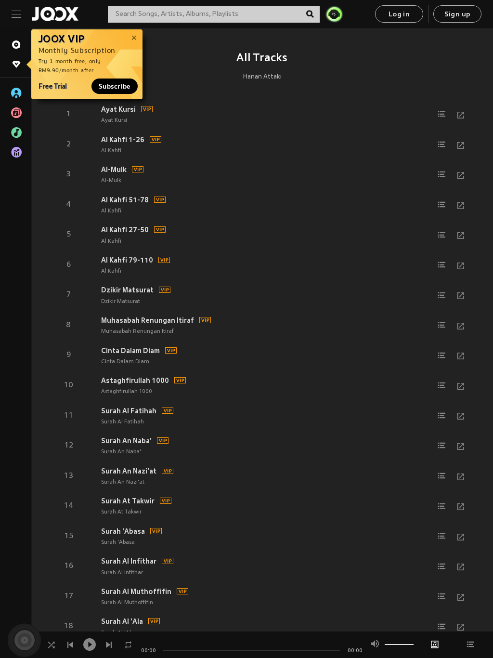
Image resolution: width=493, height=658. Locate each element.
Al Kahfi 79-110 (127, 260)
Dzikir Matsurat (127, 290)
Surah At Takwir (128, 501)
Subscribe (114, 86)
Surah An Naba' (126, 441)
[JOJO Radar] (334, 14)
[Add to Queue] (441, 114)
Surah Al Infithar (128, 561)
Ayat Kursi (118, 109)
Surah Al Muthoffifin (136, 591)
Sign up (457, 14)
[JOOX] (55, 14)
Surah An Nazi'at (128, 471)
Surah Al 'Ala (122, 621)
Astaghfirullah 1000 (135, 380)
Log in (399, 14)
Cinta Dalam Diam (130, 351)
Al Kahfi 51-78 (125, 200)
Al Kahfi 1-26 (122, 140)
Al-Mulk (114, 169)
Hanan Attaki (262, 77)
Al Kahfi (111, 151)
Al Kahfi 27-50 (125, 230)
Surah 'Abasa (123, 531)
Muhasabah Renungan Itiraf (147, 320)
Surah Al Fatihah (128, 411)
